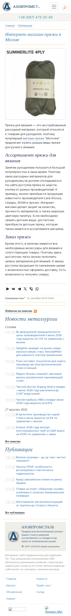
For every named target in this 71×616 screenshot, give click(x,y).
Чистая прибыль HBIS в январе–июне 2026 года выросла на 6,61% (40, 401)
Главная (10, 25)
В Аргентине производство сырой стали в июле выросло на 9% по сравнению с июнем (38, 418)
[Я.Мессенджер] (7, 289)
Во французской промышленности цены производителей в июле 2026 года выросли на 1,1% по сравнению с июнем (40, 337)
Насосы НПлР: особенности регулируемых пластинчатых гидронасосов (34, 470)
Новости (41, 578)
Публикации (25, 25)
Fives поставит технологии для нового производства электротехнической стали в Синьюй (41, 364)
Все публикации (15, 512)
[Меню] (53, 7)
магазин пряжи (33, 138)
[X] (25, 289)
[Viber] (31, 289)
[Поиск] (65, 8)
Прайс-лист (43, 585)
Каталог (11, 585)
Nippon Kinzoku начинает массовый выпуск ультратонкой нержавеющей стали (39, 377)
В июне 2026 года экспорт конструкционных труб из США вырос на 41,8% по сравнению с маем (40, 431)
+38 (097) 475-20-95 (35, 17)
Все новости (13, 441)
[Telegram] (19, 289)
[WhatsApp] (37, 289)
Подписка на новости (18, 311)
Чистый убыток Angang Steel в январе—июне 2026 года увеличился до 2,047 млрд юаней (40, 390)
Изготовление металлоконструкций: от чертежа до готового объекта (39, 503)
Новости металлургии (31, 319)
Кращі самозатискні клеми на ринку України (39, 481)
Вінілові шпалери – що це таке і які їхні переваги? (40, 459)
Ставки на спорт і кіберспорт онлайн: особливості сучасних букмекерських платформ (40, 492)
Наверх (10, 598)
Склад (40, 591)
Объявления (14, 591)
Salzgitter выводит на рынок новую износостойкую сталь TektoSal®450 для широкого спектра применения (39, 352)
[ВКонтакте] (13, 289)
